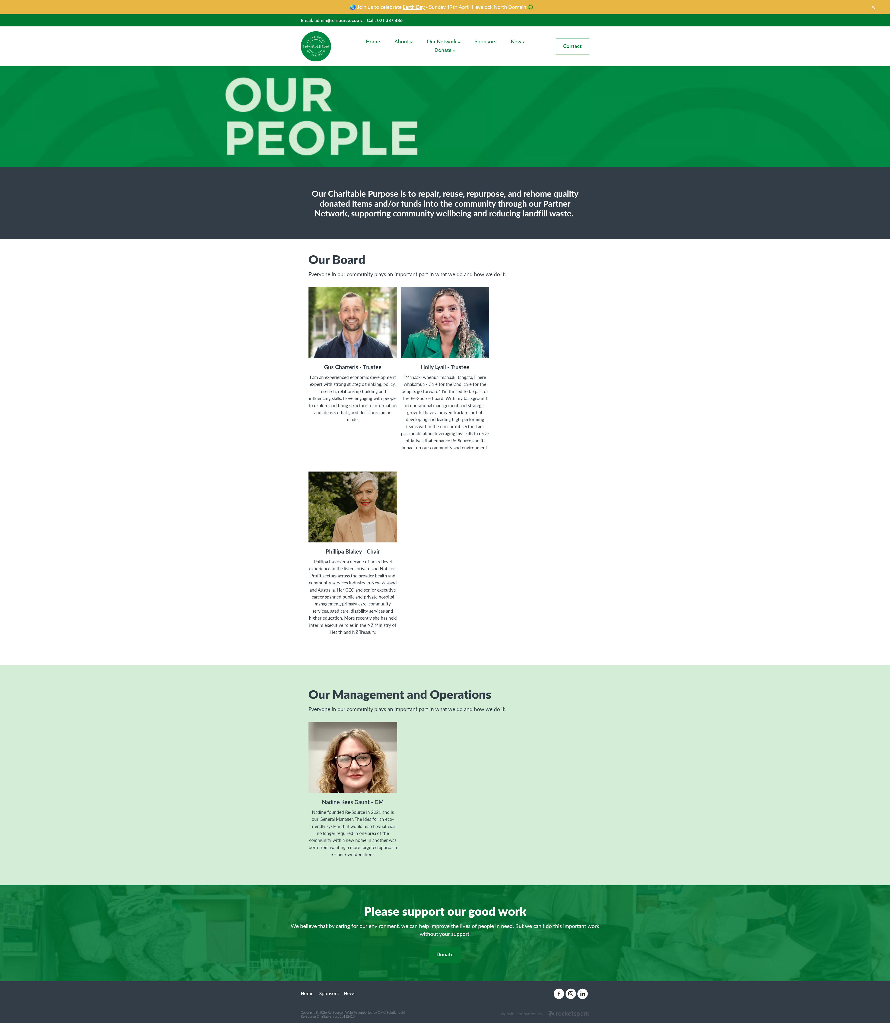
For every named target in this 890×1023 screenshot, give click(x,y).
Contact (572, 46)
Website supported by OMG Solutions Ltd (375, 1012)
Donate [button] (445, 954)
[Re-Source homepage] (330, 46)
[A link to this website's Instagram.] (571, 993)
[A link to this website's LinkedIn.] (582, 993)
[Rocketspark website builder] (545, 1014)
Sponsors (485, 41)
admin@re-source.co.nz (339, 20)
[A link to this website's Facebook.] (559, 993)
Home (373, 41)
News (517, 41)
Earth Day (414, 7)
